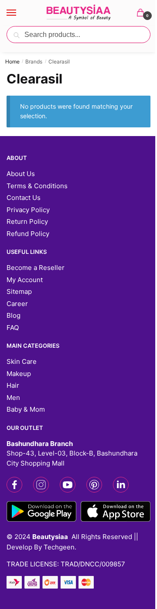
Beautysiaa (50, 536)
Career (17, 304)
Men (13, 397)
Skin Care (22, 361)
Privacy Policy (28, 210)
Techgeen (59, 547)
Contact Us (24, 197)
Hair (13, 385)
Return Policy (27, 221)
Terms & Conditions (37, 186)
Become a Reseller (36, 267)
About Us (21, 174)
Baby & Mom (26, 409)
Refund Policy (28, 234)
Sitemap (19, 291)
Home (12, 61)
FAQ (13, 327)
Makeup (19, 373)
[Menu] (20, 13)
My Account (25, 280)
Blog (13, 315)
